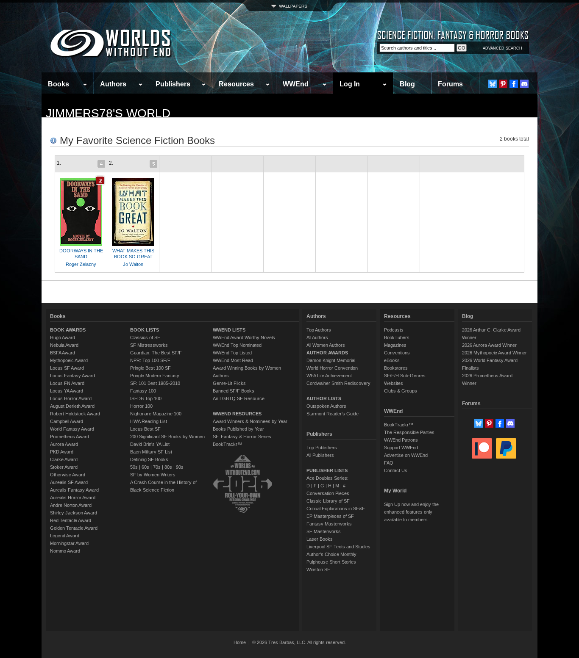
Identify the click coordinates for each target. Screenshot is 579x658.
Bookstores (396, 367)
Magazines (395, 345)
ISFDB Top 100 (145, 398)
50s (134, 467)
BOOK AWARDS (68, 329)
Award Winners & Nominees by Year (250, 421)
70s (157, 467)
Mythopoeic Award (69, 360)
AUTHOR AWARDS (327, 352)
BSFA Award (62, 352)
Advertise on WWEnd (406, 455)
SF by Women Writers (152, 474)
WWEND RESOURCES (237, 413)
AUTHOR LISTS (323, 398)
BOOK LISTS (144, 329)
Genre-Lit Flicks (229, 383)
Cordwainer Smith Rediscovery (338, 383)
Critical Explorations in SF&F (335, 508)
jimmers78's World (108, 113)
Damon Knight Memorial (330, 360)
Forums (450, 84)
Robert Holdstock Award (75, 413)
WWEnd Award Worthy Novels (244, 337)
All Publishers (320, 455)
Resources (236, 84)
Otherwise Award (67, 474)
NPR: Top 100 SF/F (150, 360)
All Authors (317, 337)
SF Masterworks (323, 531)
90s (180, 467)
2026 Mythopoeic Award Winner (494, 352)
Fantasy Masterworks (329, 523)
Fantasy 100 (143, 390)
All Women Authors (325, 345)
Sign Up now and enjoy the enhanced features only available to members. (411, 512)
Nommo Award (65, 550)
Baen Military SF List (151, 451)
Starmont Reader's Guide (332, 413)
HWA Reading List (148, 421)
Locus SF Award (67, 367)
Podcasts (394, 329)
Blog (407, 84)
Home (240, 642)
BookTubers (396, 337)
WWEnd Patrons (401, 439)
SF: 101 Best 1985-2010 (155, 383)
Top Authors (318, 329)
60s (145, 467)
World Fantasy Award (72, 428)
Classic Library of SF (328, 500)
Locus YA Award (66, 390)
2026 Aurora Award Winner (489, 345)
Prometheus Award (69, 436)
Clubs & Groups (400, 390)
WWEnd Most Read (233, 360)
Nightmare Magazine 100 (155, 413)
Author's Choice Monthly (331, 554)
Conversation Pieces (327, 493)
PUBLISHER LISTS (327, 470)
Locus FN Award (67, 383)
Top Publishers (321, 447)
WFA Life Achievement (329, 375)
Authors (113, 84)
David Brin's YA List (150, 444)
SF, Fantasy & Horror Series (242, 436)
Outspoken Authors (326, 406)
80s (168, 467)
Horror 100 (141, 406)
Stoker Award (64, 467)
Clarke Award (64, 459)
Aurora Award (64, 444)
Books (58, 84)
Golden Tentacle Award (73, 528)
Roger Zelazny (81, 264)
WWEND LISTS (229, 329)
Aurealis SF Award (69, 482)
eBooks (392, 360)
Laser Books (319, 539)
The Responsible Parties (409, 432)
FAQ (388, 462)
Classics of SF (145, 337)
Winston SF (318, 569)
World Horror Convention (332, 367)
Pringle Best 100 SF (150, 367)
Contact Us (395, 470)
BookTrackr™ (227, 444)
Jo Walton (133, 264)
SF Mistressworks (149, 345)
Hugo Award (62, 337)
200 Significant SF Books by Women (167, 436)
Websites (393, 383)
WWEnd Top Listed (232, 352)
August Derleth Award (72, 406)
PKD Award (61, 451)
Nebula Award (64, 345)
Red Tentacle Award (70, 520)
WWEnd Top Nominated (237, 345)
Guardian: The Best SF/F (156, 352)
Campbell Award (66, 421)
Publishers (173, 84)
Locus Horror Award (71, 398)
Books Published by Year (238, 428)
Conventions (397, 352)
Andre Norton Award (71, 505)
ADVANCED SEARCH (502, 48)
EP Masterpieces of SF (330, 516)
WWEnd (296, 84)
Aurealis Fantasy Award (74, 489)
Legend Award (64, 535)
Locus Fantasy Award (72, 375)
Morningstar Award (69, 543)
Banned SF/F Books (233, 390)
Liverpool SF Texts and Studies (338, 546)
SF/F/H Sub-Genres (405, 375)
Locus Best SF (145, 428)
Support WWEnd (401, 447)
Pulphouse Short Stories (331, 561)
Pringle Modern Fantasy (154, 375)
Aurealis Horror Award (72, 497)
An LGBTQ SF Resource (238, 398)
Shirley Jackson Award (73, 512)
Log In (350, 84)
